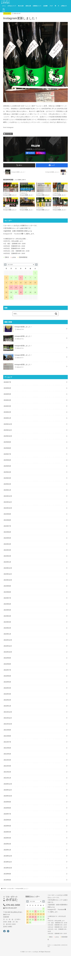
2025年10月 (8, 436)
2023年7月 (7, 598)
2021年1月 (7, 778)
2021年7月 (7, 742)
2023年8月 (7, 592)
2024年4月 (7, 544)
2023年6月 (7, 604)
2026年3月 (7, 406)
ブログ (51, 5)
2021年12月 (8, 712)
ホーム (4, 5)
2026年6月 (7, 388)
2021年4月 (7, 760)
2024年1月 (7, 562)
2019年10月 (8, 868)
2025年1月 (7, 490)
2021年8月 (7, 736)
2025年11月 (8, 430)
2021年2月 (7, 772)
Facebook (17, 234)
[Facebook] (30, 153)
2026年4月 (7, 400)
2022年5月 (7, 682)
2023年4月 (7, 616)
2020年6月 (7, 820)
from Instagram (8, 127)
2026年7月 (7, 382)
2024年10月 (8, 508)
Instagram (6, 234)
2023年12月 (8, 568)
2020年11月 (8, 790)
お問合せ (63, 5)
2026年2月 (7, 412)
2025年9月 (7, 442)
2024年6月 (7, 532)
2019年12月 (8, 856)
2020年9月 (7, 802)
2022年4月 (7, 688)
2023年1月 (7, 634)
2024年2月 (7, 556)
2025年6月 (7, 460)
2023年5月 (7, 610)
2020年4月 (7, 832)
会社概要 (45, 5)
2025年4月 (7, 472)
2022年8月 (7, 664)
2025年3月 (7, 478)
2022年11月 (8, 646)
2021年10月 (8, 724)
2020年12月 (8, 784)
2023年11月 (8, 574)
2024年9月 (7, 514)
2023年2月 (7, 628)
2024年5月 (7, 538)
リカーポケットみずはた (32, 951)
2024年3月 (7, 550)
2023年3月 (7, 622)
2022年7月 (7, 670)
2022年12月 (8, 640)
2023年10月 (8, 580)
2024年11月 (8, 502)
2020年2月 (7, 844)
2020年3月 (7, 838)
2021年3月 (7, 766)
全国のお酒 (28, 5)
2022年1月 (7, 706)
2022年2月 (7, 700)
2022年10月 (8, 652)
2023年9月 (7, 586)
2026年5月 (7, 394)
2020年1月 (7, 850)
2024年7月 (7, 526)
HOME (4, 888)
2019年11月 (8, 862)
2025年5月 (7, 466)
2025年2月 (7, 484)
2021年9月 (7, 730)
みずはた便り (7, 13)
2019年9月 (7, 874)
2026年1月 (7, 418)
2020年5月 (7, 826)
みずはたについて (12, 5)
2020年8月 (7, 808)
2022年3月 (7, 694)
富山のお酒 (20, 5)
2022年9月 (7, 658)
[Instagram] (41, 153)
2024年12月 (8, 496)
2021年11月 (8, 718)
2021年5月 (7, 754)
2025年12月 (8, 424)
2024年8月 (7, 520)
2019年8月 (7, 880)
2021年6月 (7, 748)
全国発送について (37, 5)
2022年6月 (7, 676)
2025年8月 (7, 448)
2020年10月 (8, 796)
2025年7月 (7, 454)
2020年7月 (7, 814)
